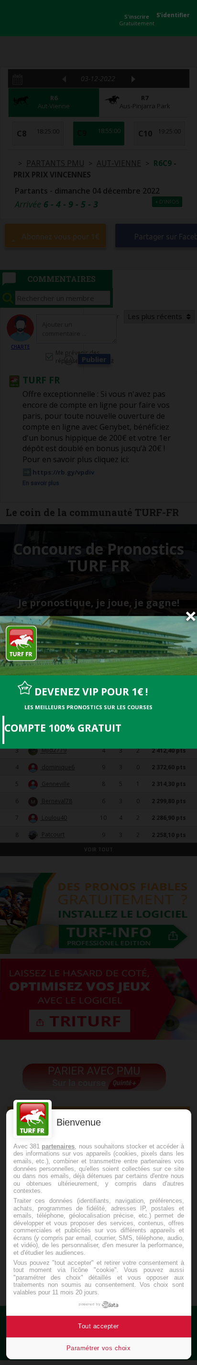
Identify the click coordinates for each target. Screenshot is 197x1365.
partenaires (58, 1146)
